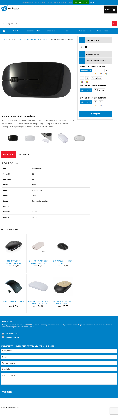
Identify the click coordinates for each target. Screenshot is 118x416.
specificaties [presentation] (8, 154)
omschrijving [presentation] (24, 154)
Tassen (67, 31)
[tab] (8, 154)
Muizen (45, 39)
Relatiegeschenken (33, 31)
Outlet (15, 31)
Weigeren (93, 2)
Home (4, 31)
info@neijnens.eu (12, 337)
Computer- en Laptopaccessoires (28, 39)
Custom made (102, 31)
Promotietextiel (50, 31)
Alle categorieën (85, 31)
